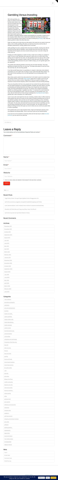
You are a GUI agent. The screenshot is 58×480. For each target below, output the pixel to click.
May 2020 (6, 280)
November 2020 (8, 263)
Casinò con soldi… (8, 313)
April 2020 (6, 283)
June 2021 (6, 243)
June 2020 (6, 277)
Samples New (7, 410)
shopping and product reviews (11, 419)
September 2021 (8, 234)
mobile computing (8, 382)
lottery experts (27, 78)
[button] (53, 3)
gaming (6, 356)
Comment (7, 135)
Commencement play (9, 330)
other (5, 396)
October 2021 (7, 231)
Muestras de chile (8, 384)
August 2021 (7, 237)
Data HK (6, 345)
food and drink (7, 353)
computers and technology (10, 339)
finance (6, 350)
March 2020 (7, 286)
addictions (6, 305)
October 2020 (7, 266)
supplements (7, 430)
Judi (5, 370)
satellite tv (6, 413)
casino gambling (8, 316)
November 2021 (8, 229)
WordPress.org (7, 461)
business (6, 310)
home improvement (8, 365)
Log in (5, 452)
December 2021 (8, 226)
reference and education (10, 404)
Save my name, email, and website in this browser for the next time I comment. (23, 180)
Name (6, 157)
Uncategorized (7, 441)
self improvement (8, 416)
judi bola (6, 373)
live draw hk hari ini (40, 93)
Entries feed (7, 455)
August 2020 (7, 271)
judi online (6, 376)
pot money (40, 38)
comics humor (7, 328)
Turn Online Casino (8, 439)
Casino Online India (8, 319)
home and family (8, 359)
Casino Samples (8, 325)
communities (7, 336)
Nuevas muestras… (8, 390)
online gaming (7, 393)
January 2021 (7, 257)
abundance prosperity (9, 302)
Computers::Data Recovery (10, 342)
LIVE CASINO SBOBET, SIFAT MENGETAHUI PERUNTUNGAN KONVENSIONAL (24, 205)
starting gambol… (8, 427)
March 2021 (7, 251)
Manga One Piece (8, 379)
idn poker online (8, 367)
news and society (8, 387)
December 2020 (8, 260)
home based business (9, 362)
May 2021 (6, 246)
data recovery (7, 347)
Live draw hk (8, 122)
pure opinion (7, 401)
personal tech (7, 399)
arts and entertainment (9, 308)
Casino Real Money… (9, 322)
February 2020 (7, 288)
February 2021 (7, 254)
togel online (7, 433)
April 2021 (6, 249)
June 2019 (6, 291)
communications (8, 333)
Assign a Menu (29, 474)
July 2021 (6, 240)
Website (6, 173)
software (6, 424)
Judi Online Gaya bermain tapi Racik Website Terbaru (17, 212)
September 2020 (8, 268)
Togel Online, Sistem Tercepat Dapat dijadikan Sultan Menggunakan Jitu (22, 198)
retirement (6, 407)
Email (6, 165)
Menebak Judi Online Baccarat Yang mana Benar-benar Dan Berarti (20, 209)
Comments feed (8, 458)
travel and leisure (8, 436)
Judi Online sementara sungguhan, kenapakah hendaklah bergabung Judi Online (23, 202)
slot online (6, 421)
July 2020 (6, 274)
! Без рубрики (7, 299)
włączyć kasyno (8, 444)
